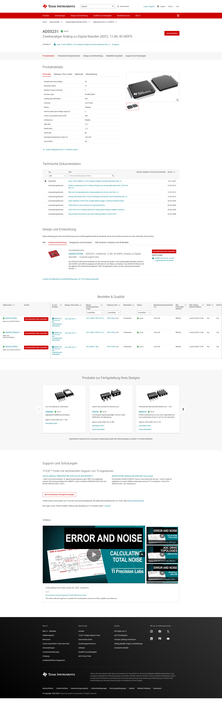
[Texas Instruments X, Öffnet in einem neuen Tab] (168, 632)
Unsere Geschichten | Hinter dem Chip (56, 644)
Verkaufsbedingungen (99, 688)
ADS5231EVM (76, 253)
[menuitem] (178, 15)
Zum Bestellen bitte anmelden (164, 251)
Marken (131, 688)
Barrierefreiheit (48, 688)
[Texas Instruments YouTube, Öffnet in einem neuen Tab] (168, 639)
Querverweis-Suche (85, 639)
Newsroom (46, 639)
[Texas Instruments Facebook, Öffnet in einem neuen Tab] (159, 632)
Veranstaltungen (49, 648)
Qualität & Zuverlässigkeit (87, 652)
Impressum (157, 688)
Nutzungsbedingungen (136, 501)
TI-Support (107, 506)
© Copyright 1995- (51, 693)
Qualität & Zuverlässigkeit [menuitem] (102, 16)
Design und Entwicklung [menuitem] (79, 16)
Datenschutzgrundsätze (79, 688)
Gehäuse (81, 648)
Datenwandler (55, 22)
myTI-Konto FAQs (84, 656)
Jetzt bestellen (171, 33)
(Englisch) (115, 44)
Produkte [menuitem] (46, 16)
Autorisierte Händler (121, 648)
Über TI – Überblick (49, 631)
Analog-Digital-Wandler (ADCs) (76, 22)
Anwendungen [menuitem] (60, 16)
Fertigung (46, 656)
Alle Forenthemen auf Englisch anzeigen (59, 494)
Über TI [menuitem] (137, 16)
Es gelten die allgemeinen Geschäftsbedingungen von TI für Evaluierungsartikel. (71, 279)
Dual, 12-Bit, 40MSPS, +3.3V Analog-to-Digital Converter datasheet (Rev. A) (83, 44)
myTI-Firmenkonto (120, 635)
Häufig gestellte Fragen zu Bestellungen (128, 644)
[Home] (59, 6)
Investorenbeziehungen (51, 652)
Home (45, 22)
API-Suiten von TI (120, 631)
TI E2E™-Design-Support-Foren (89, 635)
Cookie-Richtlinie (62, 688)
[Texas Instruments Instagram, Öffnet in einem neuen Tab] (151, 632)
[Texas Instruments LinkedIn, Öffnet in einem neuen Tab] (151, 639)
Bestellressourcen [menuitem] (123, 16)
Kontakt (81, 631)
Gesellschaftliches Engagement (54, 660)
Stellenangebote (48, 635)
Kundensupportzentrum (87, 644)
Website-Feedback (143, 688)
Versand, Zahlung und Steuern (125, 639)
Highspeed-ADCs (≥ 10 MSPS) (103, 22)
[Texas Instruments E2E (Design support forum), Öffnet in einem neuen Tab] (159, 639)
